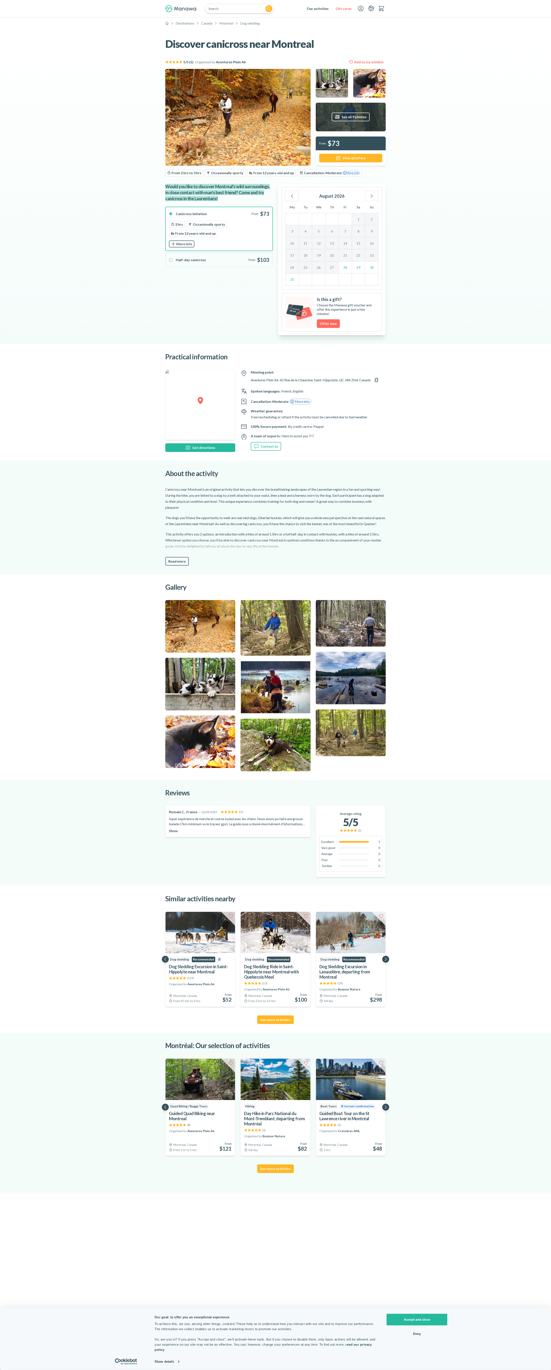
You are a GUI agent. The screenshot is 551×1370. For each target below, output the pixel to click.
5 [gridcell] (319, 231)
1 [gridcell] (358, 219)
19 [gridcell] (319, 255)
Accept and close (417, 1319)
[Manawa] (180, 8)
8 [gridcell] (358, 231)
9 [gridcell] (372, 231)
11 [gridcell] (305, 243)
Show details (164, 1361)
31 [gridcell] (292, 279)
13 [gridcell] (332, 243)
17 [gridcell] (292, 255)
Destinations (185, 23)
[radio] (219, 229)
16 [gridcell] (372, 243)
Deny (417, 1333)
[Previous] (292, 196)
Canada (206, 23)
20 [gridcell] (332, 255)
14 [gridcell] (345, 243)
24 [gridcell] (292, 267)
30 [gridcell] (372, 267)
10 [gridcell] (292, 243)
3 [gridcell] (292, 231)
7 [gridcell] (345, 231)
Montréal (226, 23)
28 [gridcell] (345, 267)
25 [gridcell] (305, 267)
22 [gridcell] (358, 255)
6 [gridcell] (332, 231)
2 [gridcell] (372, 219)
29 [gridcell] (358, 267)
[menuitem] (318, 8)
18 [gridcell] (305, 255)
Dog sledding (250, 23)
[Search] (268, 8)
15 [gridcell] (358, 243)
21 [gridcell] (345, 255)
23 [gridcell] (372, 255)
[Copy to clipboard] (376, 380)
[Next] (371, 196)
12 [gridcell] (319, 243)
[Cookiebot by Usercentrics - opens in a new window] (126, 1361)
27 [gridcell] (332, 267)
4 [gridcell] (305, 231)
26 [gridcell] (319, 267)
